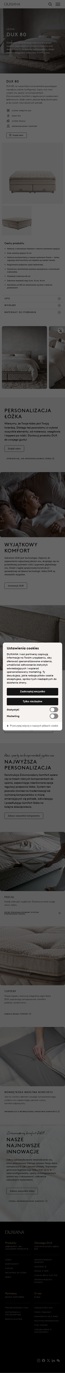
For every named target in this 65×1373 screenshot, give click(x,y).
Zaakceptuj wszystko (32, 691)
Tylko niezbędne (32, 701)
